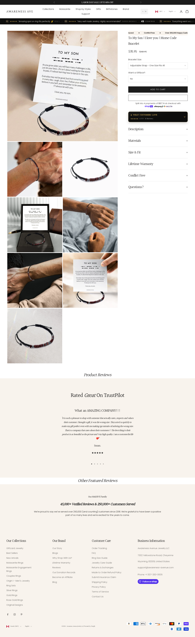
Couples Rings (13, 575)
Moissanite (64, 9)
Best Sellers (12, 553)
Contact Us (97, 596)
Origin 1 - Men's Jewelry (18, 580)
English (171, 11)
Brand (126, 9)
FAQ (94, 553)
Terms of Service (100, 591)
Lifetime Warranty (61, 562)
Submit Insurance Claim (104, 577)
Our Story (57, 548)
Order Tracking (99, 548)
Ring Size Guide (99, 557)
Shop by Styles (83, 9)
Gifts (98, 9)
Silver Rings (12, 590)
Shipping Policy (99, 582)
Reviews (56, 567)
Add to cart (158, 89)
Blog (54, 582)
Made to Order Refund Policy (106, 572)
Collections (48, 9)
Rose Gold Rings (14, 600)
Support (86, 13)
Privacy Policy (99, 586)
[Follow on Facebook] (7, 614)
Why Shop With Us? (62, 557)
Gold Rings (11, 595)
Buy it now (158, 97)
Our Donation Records (63, 572)
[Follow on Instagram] (14, 614)
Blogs (55, 553)
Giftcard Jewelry (14, 548)
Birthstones (112, 9)
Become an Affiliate (62, 577)
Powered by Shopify (89, 626)
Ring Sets (11, 585)
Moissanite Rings (14, 562)
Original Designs (14, 604)
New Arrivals (12, 557)
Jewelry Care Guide (102, 562)
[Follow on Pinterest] (21, 614)
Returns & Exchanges (102, 567)
